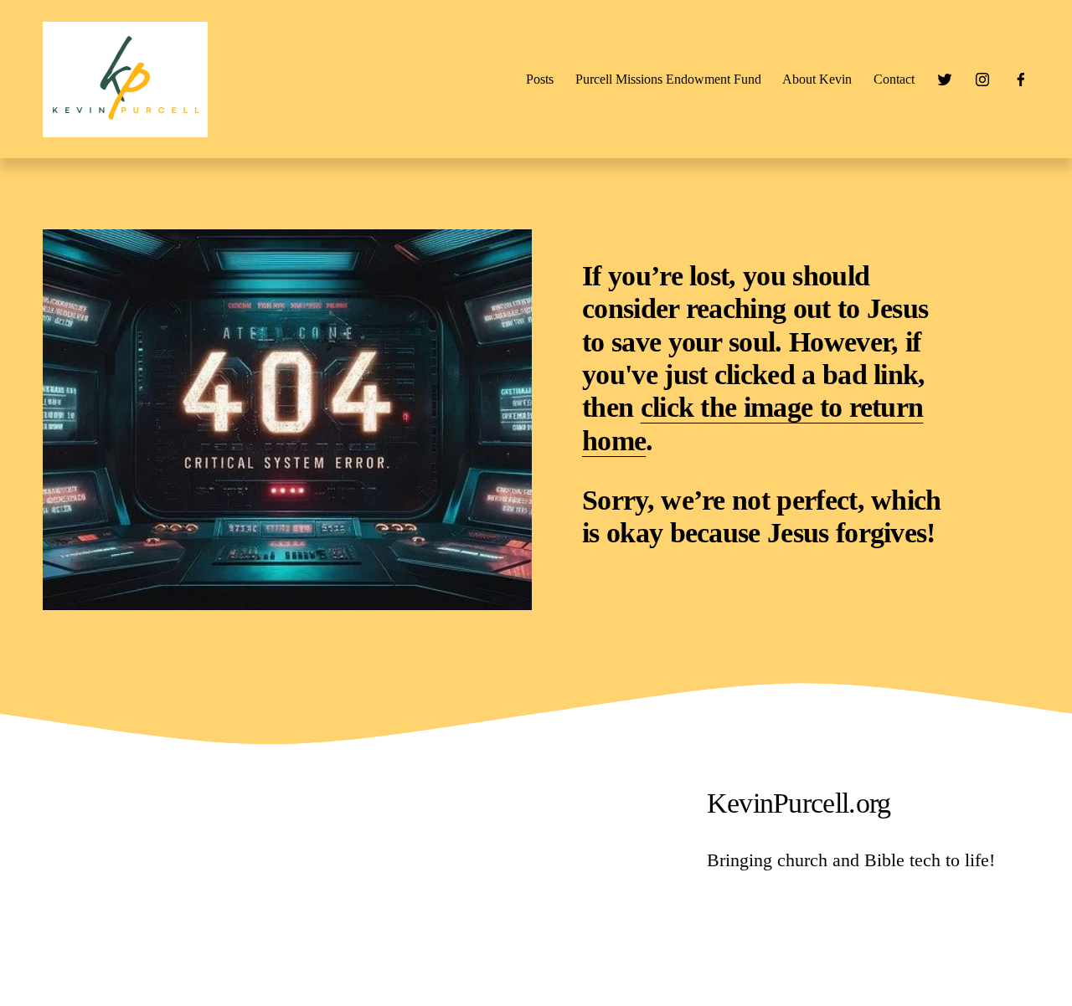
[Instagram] (982, 79)
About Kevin (817, 79)
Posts (540, 79)
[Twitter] (944, 79)
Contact (894, 79)
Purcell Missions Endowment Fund (668, 79)
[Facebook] (1021, 79)
